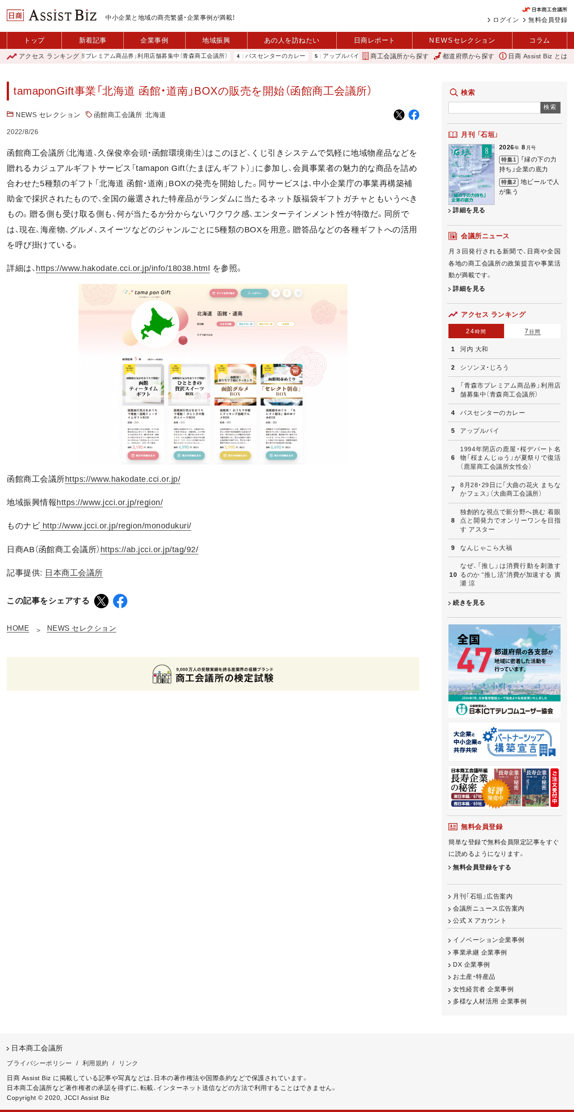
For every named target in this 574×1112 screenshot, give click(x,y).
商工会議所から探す (399, 56)
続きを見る (469, 602)
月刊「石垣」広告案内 (483, 896)
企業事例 (154, 40)
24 (476, 331)
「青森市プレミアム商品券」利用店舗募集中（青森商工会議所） (127, 56)
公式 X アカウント (480, 920)
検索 (550, 107)
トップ (34, 40)
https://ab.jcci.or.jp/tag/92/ (149, 549)
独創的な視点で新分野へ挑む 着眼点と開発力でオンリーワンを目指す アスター (510, 520)
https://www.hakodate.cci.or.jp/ (123, 479)
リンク (129, 1063)
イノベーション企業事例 (489, 939)
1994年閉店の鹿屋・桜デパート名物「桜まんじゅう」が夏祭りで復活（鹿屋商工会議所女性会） (510, 457)
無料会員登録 (547, 19)
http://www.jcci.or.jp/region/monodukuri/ (115, 525)
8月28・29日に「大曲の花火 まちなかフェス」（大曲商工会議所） (510, 489)
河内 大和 (474, 349)
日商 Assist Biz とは (537, 56)
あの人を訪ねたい (292, 40)
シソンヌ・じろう (484, 367)
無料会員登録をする (482, 867)
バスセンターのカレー (256, 56)
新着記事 (93, 40)
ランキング (49, 56)
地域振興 (216, 40)
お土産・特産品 (474, 976)
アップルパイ (322, 56)
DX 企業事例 (471, 964)
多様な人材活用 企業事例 (489, 1001)
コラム (539, 40)
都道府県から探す (469, 56)
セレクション (462, 40)
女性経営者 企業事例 (483, 989)
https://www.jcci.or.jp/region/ (110, 502)
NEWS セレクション (48, 114)
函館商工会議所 (118, 114)
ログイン (506, 19)
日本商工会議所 (74, 572)
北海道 (155, 114)
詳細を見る (469, 210)
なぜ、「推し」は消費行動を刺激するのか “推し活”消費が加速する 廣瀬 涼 (510, 574)
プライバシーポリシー (39, 1063)
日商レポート (375, 40)
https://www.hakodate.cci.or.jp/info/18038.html (123, 268)
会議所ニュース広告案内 (489, 908)
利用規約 (96, 1063)
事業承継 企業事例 (480, 952)
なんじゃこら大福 (486, 547)
